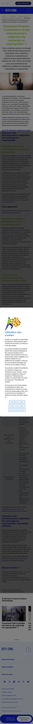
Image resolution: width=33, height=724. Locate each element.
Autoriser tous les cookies (17, 410)
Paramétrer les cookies (17, 402)
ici (5, 397)
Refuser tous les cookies (17, 406)
